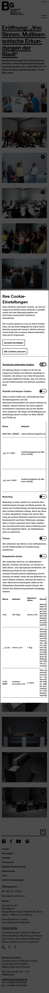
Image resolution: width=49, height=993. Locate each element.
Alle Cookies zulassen (15, 351)
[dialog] (24, 496)
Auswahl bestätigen (13, 342)
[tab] (20, 364)
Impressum (19, 335)
